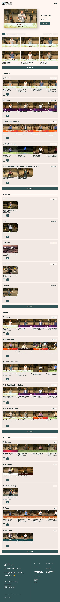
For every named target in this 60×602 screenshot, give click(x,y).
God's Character (11, 362)
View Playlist (53, 78)
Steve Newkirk (7, 198)
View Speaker (53, 199)
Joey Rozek (6, 285)
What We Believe (50, 564)
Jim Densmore (5, 179)
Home (4, 34)
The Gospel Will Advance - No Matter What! (22, 166)
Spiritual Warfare (11, 408)
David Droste (6, 242)
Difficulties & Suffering (14, 385)
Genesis (8, 442)
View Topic (54, 317)
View (55, 442)
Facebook (36, 579)
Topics (23, 34)
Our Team (36, 567)
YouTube (36, 580)
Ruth (7, 508)
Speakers (18, 34)
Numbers (8, 464)
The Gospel (9, 339)
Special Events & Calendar (50, 567)
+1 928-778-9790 (7, 584)
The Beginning (10, 144)
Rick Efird (5, 221)
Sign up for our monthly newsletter (50, 573)
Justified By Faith (12, 122)
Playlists (8, 34)
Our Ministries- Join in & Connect (38, 572)
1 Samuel (8, 530)
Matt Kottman (42, 20)
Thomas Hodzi (35, 374)
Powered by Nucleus (7, 597)
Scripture (13, 34)
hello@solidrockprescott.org (10, 581)
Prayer (7, 100)
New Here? (37, 564)
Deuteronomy (10, 486)
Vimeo (35, 582)
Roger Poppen (7, 264)
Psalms (7, 78)
